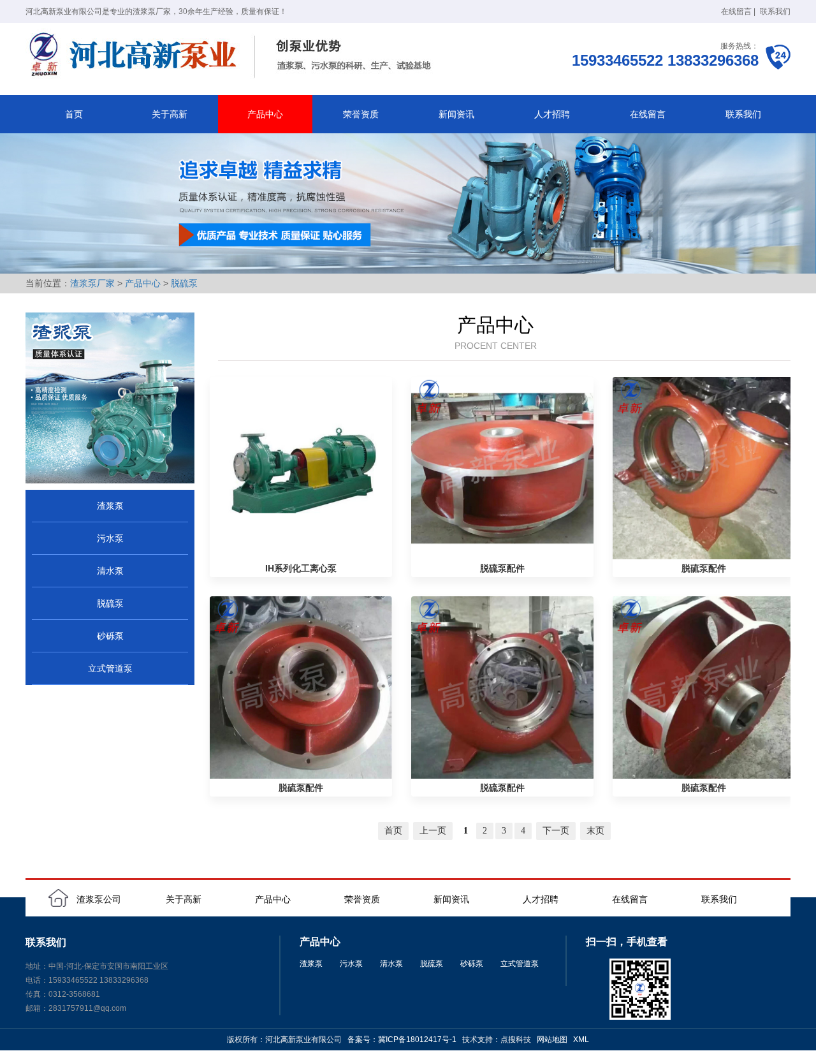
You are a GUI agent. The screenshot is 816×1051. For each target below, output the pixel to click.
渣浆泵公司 (98, 899)
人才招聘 (552, 114)
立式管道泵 (110, 668)
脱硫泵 (184, 283)
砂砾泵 (110, 636)
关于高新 (169, 114)
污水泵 (110, 538)
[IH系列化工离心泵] (301, 468)
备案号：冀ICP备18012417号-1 (401, 1039)
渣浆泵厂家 (92, 283)
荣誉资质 (361, 114)
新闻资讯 (456, 114)
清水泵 (110, 571)
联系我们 (775, 11)
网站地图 (552, 1039)
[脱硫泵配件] (502, 468)
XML (581, 1039)
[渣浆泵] (233, 56)
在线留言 (736, 11)
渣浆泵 (110, 506)
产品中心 (265, 114)
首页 (74, 114)
